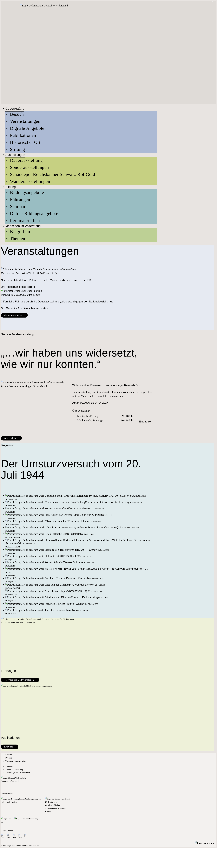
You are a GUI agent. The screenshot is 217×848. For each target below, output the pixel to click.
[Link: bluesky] (9, 836)
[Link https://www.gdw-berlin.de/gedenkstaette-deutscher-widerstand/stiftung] (13, 783)
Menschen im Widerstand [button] (23, 226)
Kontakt (8, 755)
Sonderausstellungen (29, 167)
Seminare (19, 206)
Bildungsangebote (27, 192)
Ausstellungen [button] (15, 154)
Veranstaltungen (25, 121)
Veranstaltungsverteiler (15, 761)
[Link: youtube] (21, 836)
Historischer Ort (25, 142)
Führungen (20, 199)
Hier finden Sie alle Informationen (19, 680)
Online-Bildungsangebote (34, 213)
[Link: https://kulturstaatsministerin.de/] (22, 806)
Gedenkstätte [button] (14, 108)
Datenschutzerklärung (14, 769)
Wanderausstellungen (30, 181)
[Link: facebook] (3, 836)
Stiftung (17, 149)
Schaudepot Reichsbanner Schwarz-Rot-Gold (52, 174)
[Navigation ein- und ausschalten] (212, 1)
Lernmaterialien (25, 220)
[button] (204, 843)
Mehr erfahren (10, 438)
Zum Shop (8, 747)
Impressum (9, 766)
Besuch (17, 114)
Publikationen (23, 135)
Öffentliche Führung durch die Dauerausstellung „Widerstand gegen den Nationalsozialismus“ (57, 301)
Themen (17, 238)
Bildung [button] (10, 187)
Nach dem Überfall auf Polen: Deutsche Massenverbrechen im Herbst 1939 (46, 280)
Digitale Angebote (27, 128)
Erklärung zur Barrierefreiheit (17, 773)
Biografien (20, 231)
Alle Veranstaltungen (13, 315)
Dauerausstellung (26, 160)
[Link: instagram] (15, 836)
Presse (8, 758)
